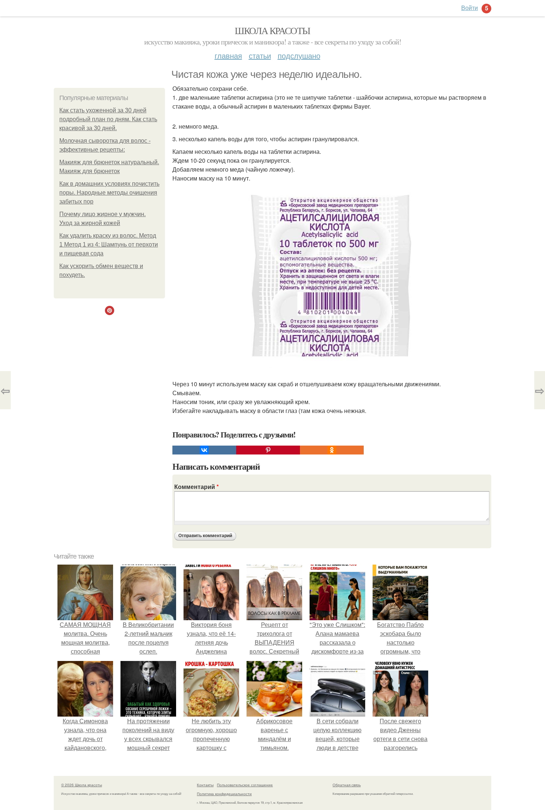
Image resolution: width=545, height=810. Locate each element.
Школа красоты (272, 30)
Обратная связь (347, 784)
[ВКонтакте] (204, 450)
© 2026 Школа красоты (81, 784)
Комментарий (196, 486)
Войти (469, 7)
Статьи (260, 55)
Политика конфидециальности (224, 793)
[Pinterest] (268, 450)
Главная (228, 55)
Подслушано (299, 55)
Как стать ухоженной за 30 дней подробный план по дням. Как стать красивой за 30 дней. (108, 119)
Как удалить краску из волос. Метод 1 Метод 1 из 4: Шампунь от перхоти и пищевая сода (108, 244)
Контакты (205, 784)
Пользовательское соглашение (245, 784)
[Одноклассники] (332, 450)
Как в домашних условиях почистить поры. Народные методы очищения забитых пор (109, 193)
